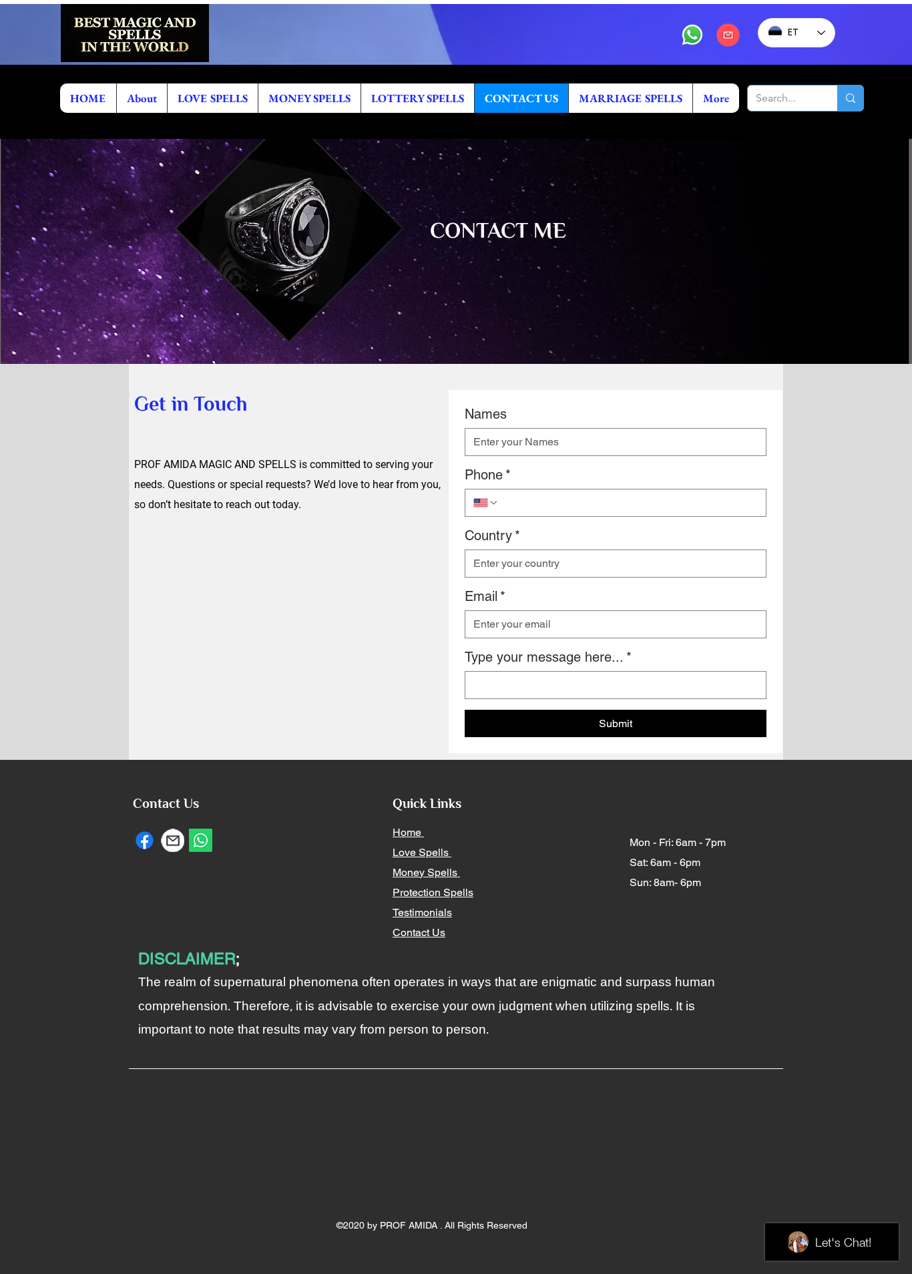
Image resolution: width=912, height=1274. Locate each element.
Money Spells (426, 872)
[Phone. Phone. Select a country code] (486, 502)
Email (485, 596)
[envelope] (727, 34)
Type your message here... (548, 657)
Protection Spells (433, 892)
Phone (488, 475)
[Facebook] (144, 840)
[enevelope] (172, 840)
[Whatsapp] (692, 34)
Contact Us (419, 932)
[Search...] (850, 98)
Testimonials (422, 912)
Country (492, 535)
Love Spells (422, 852)
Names (486, 414)
